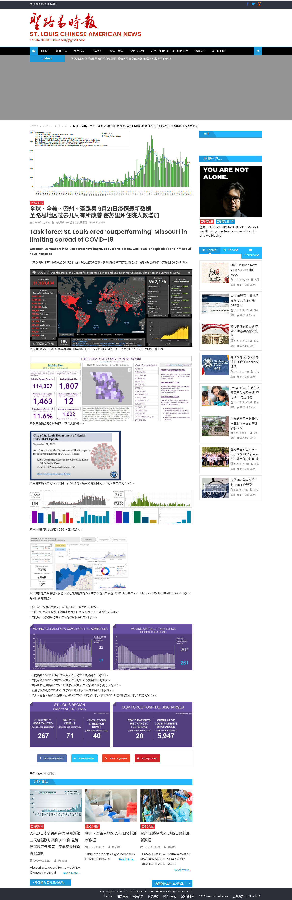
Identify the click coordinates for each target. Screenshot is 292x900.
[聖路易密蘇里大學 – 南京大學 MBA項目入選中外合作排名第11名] (215, 457)
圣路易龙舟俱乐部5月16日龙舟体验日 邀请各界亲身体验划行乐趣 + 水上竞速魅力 (121, 58)
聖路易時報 (137, 51)
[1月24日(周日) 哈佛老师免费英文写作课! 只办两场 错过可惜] (215, 396)
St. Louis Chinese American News (86, 33)
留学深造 (97, 51)
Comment (251, 255)
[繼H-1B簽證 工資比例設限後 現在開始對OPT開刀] (215, 303)
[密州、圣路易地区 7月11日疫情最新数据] (111, 805)
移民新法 (79, 51)
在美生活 (61, 51)
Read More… (71, 873)
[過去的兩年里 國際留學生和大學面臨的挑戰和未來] (215, 426)
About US (219, 51)
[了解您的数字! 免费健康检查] (231, 187)
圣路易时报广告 (225, 213)
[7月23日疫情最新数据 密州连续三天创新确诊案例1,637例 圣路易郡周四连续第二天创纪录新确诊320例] (56, 805)
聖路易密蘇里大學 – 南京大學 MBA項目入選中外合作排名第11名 (245, 454)
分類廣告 (199, 51)
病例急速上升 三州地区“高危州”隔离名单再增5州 (173, 883)
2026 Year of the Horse (168, 51)
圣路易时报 (37, 203)
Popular (212, 250)
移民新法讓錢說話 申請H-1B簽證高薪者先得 (244, 331)
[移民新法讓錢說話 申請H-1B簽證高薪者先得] (215, 334)
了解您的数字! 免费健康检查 (218, 219)
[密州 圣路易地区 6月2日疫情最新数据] (166, 805)
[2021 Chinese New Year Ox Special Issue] (215, 273)
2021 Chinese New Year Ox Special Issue (244, 270)
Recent (233, 250)
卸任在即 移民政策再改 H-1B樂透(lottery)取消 (245, 362)
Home (45, 51)
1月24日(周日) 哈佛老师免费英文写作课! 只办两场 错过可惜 (245, 392)
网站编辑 (60, 222)
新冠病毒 (49, 773)
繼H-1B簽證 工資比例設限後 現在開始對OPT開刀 (245, 300)
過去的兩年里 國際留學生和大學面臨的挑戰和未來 (244, 423)
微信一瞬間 (116, 51)
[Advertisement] (146, 92)
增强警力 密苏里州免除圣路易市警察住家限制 (53, 882)
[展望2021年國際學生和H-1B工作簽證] (215, 488)
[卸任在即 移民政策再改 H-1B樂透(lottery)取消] (215, 365)
